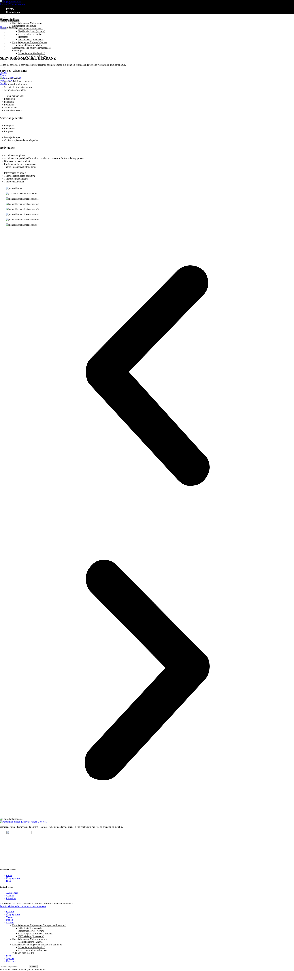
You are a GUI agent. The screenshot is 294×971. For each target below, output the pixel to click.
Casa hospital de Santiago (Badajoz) (35, 933)
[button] (147, 376)
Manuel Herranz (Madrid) (30, 45)
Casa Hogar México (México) (32, 56)
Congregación (13, 878)
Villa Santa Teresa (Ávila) (30, 28)
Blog (8, 881)
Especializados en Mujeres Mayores (29, 42)
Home (3, 27)
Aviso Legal (12, 893)
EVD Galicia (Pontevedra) (31, 39)
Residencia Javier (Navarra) (31, 931)
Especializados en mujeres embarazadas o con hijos (37, 944)
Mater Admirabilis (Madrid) (31, 53)
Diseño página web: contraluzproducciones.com (23, 906)
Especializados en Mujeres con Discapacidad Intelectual (27, 24)
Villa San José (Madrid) (23, 953)
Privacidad (11, 898)
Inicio (9, 875)
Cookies (10, 895)
